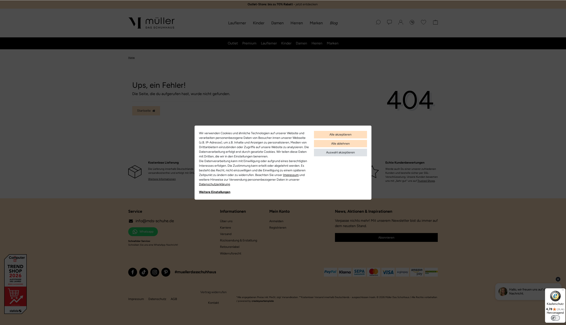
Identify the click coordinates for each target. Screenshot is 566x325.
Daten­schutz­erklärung (214, 184)
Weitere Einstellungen (214, 192)
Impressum (291, 175)
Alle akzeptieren (340, 134)
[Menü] (563, 291)
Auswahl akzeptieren (340, 152)
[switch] (555, 318)
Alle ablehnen (340, 143)
